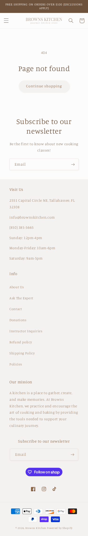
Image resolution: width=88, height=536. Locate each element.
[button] (6, 20)
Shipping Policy (22, 353)
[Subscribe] (73, 164)
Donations (18, 320)
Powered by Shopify (60, 528)
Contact (15, 309)
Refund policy (20, 342)
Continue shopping (44, 86)
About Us (16, 287)
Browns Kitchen (35, 528)
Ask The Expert (21, 298)
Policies (15, 364)
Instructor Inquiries (25, 331)
